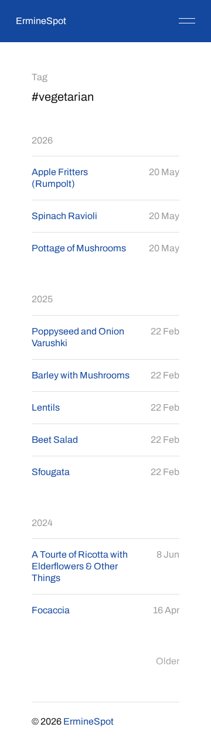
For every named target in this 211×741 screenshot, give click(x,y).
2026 (42, 140)
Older (167, 661)
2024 (42, 523)
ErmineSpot (41, 21)
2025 (42, 299)
